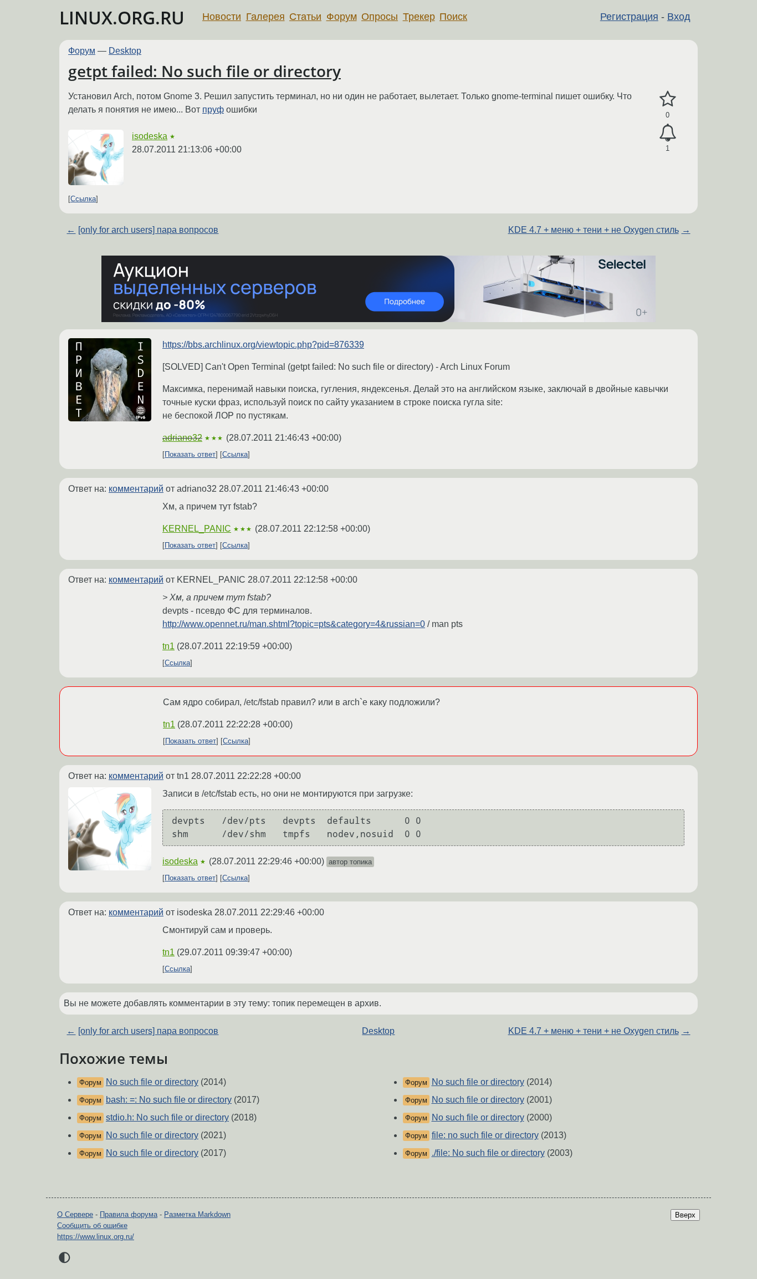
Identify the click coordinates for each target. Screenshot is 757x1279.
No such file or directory (152, 1082)
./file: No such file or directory (488, 1153)
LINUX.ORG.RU (122, 17)
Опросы (379, 16)
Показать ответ (190, 454)
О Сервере (75, 1214)
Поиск (453, 16)
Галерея (265, 16)
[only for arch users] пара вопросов (148, 230)
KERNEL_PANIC (196, 528)
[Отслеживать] (667, 133)
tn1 (168, 646)
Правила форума (128, 1214)
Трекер (419, 16)
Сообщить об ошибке (92, 1225)
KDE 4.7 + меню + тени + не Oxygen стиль (593, 230)
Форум (341, 16)
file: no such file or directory (485, 1135)
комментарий (136, 488)
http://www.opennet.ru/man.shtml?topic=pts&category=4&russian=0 (293, 624)
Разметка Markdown (197, 1214)
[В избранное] (667, 99)
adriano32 (182, 437)
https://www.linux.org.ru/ (95, 1236)
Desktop (125, 50)
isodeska (149, 136)
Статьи (305, 16)
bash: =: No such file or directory (169, 1099)
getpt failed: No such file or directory (204, 70)
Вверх (685, 1215)
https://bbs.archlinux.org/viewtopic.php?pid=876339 (263, 344)
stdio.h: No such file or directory (167, 1117)
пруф (213, 109)
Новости (221, 16)
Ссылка (83, 199)
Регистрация (629, 16)
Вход (678, 16)
